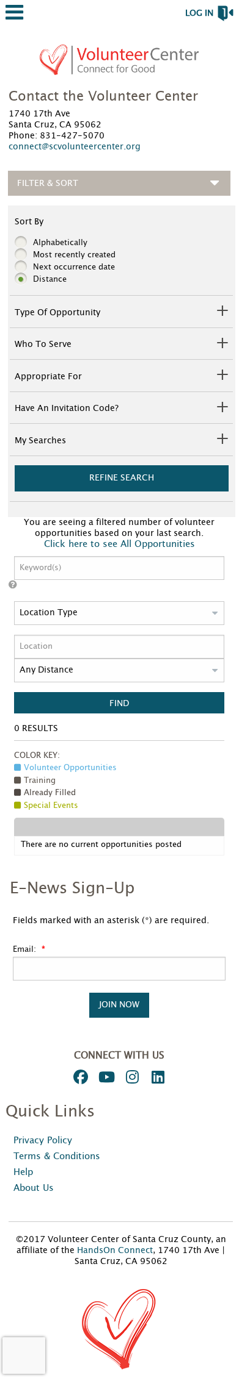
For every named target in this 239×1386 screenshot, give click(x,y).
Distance (50, 280)
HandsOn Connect (115, 1250)
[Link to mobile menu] (14, 18)
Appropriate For (48, 377)
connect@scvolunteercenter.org (75, 147)
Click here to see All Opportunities (119, 544)
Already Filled (50, 793)
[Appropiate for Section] (221, 376)
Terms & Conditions (56, 1156)
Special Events (51, 806)
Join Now (119, 1004)
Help (23, 1172)
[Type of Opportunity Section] (221, 312)
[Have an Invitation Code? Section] (221, 408)
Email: (26, 950)
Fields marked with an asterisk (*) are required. (111, 920)
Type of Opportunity (57, 313)
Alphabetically (60, 243)
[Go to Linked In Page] (156, 1076)
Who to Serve (43, 344)
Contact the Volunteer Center (103, 96)
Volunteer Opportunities (70, 768)
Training (40, 781)
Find (119, 703)
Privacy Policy (42, 1140)
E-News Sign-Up (72, 888)
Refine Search (121, 477)
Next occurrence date (74, 267)
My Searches (40, 441)
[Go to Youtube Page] (104, 1076)
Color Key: (37, 756)
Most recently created (74, 255)
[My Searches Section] (221, 440)
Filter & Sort (47, 183)
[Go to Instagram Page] (130, 1076)
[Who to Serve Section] (221, 344)
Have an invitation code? (67, 408)
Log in (199, 13)
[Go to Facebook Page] (79, 1076)
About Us (33, 1188)
